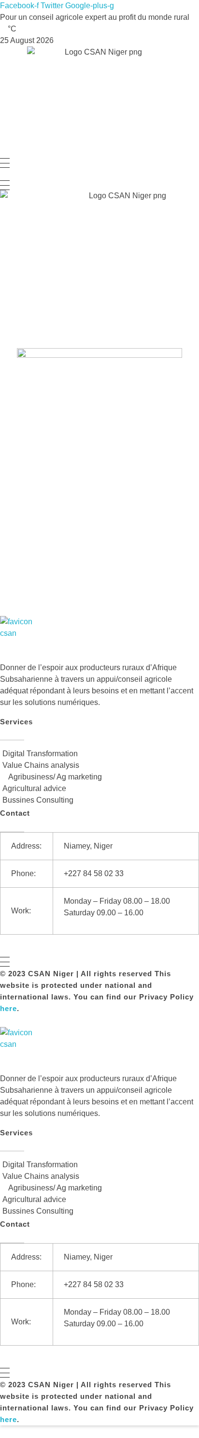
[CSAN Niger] (23, 639)
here (8, 1008)
